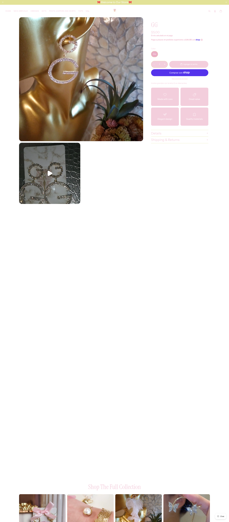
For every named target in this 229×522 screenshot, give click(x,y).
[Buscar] (209, 11)
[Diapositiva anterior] (23, 517)
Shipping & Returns (165, 140)
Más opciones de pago (180, 79)
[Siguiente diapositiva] (62, 517)
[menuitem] (87, 11)
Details (156, 133)
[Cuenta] (215, 11)
